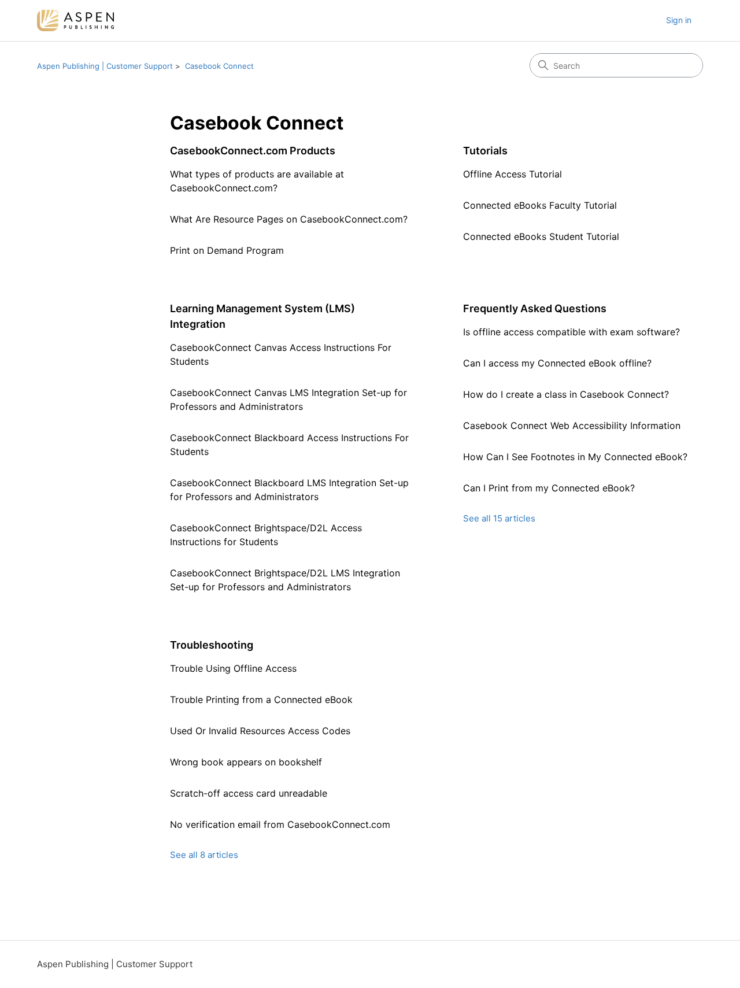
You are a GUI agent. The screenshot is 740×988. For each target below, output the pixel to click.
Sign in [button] (678, 20)
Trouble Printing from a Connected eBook (261, 699)
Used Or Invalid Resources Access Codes (260, 731)
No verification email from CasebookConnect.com (280, 824)
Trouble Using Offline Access (233, 668)
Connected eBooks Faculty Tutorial (540, 205)
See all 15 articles (499, 518)
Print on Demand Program (227, 250)
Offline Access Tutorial (512, 174)
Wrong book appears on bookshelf (246, 762)
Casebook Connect (219, 66)
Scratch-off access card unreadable (248, 793)
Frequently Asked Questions (534, 308)
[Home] (75, 20)
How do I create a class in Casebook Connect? (566, 394)
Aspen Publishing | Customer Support (105, 66)
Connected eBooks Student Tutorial (541, 236)
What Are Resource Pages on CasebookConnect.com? (289, 219)
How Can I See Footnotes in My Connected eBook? (575, 456)
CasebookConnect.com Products (252, 151)
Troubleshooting (211, 645)
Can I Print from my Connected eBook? (549, 488)
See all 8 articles (204, 854)
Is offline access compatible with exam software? (571, 332)
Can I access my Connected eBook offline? (557, 363)
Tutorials (485, 151)
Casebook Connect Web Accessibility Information (571, 425)
